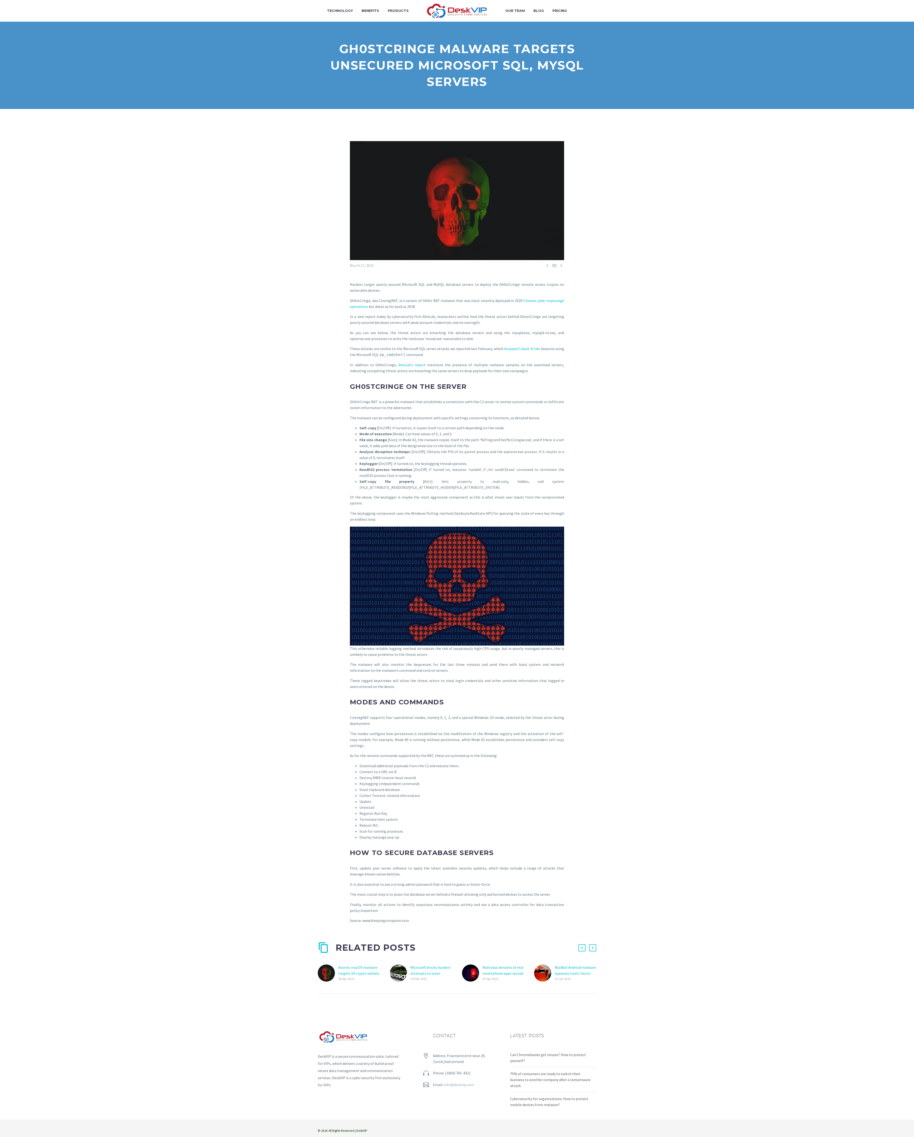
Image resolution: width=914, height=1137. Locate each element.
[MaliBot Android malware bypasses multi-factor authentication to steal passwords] (544, 973)
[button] (582, 947)
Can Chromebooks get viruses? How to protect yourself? (548, 1057)
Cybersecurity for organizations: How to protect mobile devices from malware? (549, 1101)
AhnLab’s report (412, 364)
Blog (538, 11)
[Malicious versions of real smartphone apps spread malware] (472, 973)
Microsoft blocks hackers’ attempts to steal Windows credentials (430, 973)
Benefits (370, 11)
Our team (515, 11)
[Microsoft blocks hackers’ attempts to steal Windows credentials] (400, 973)
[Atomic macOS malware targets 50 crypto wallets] (328, 973)
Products (398, 11)
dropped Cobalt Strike (522, 348)
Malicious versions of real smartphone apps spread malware (502, 973)
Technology (340, 11)
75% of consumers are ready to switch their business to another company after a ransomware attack (550, 1079)
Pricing (559, 11)
